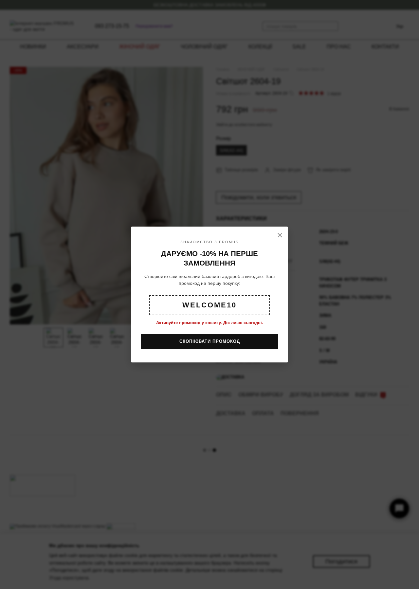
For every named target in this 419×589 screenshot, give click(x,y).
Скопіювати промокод (209, 341)
